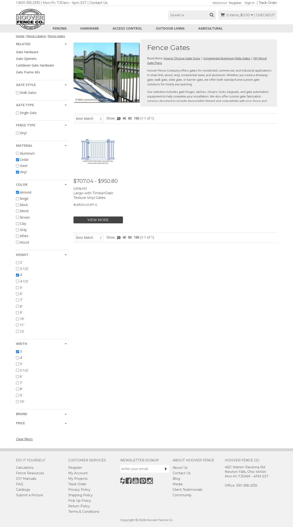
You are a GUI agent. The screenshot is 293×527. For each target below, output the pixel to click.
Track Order (268, 3)
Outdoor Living (170, 28)
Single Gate (28, 113)
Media (177, 484)
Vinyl (23, 133)
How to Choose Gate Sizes (182, 58)
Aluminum (27, 153)
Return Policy (79, 506)
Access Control (127, 28)
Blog (176, 479)
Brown (25, 217)
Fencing (60, 28)
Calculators (24, 468)
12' (22, 331)
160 (136, 118)
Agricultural (210, 28)
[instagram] (150, 480)
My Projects (77, 479)
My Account (78, 473)
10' (22, 318)
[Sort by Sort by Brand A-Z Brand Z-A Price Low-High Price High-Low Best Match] (89, 118)
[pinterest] (143, 480)
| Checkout (264, 15)
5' (21, 287)
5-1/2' (24, 370)
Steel (23, 166)
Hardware (89, 28)
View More (98, 220)
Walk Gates (28, 92)
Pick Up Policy (79, 501)
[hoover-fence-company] (122, 480)
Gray (23, 229)
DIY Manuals (26, 479)
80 (130, 118)
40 (124, 118)
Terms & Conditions (83, 512)
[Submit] (166, 469)
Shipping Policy (80, 495)
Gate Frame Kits (28, 72)
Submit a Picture (29, 495)
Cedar (24, 159)
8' (21, 306)
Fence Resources (30, 473)
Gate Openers (26, 58)
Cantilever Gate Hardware (35, 65)
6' (21, 293)
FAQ (19, 484)
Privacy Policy (79, 490)
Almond (25, 192)
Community (182, 495)
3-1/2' (24, 268)
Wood (24, 242)
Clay (23, 223)
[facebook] (128, 480)
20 (118, 118)
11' (22, 325)
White (24, 236)
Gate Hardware (27, 52)
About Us (180, 468)
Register (235, 3)
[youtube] (136, 480)
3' (21, 262)
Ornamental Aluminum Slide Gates (226, 58)
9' (21, 312)
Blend (24, 211)
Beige (24, 198)
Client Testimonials (187, 490)
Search (177, 15)
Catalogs (23, 490)
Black (24, 204)
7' (21, 300)
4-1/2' (24, 281)
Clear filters (24, 439)
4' (21, 275)
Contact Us (98, 3)
